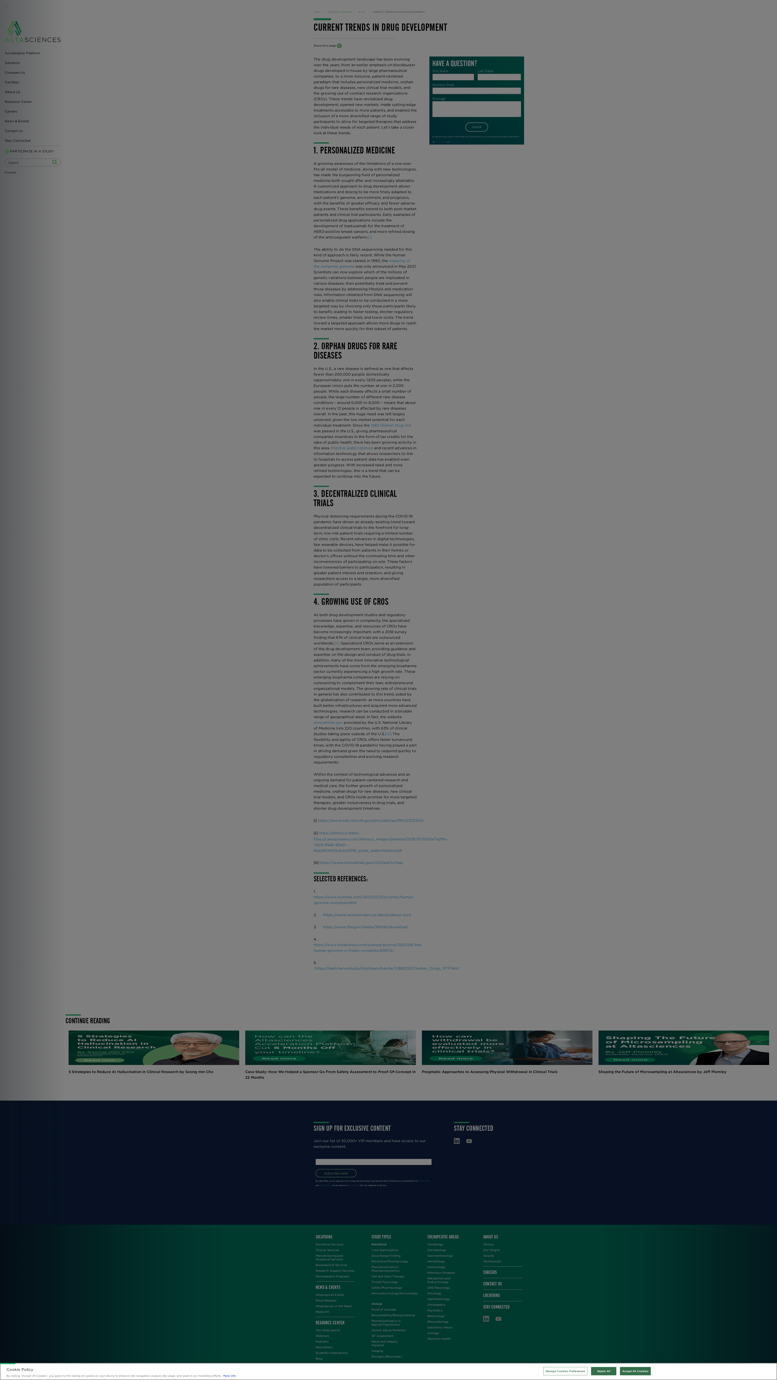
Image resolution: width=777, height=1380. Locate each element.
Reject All (603, 1371)
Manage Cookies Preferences (565, 1371)
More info (229, 1376)
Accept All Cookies (635, 1371)
